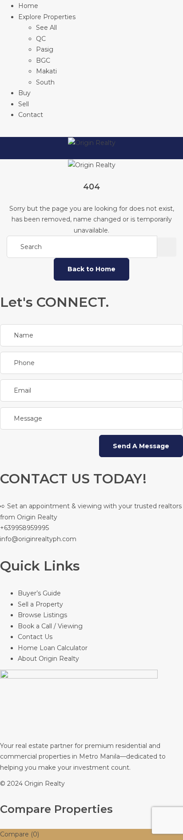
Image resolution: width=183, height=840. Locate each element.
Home (28, 6)
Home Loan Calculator (53, 648)
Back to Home (91, 269)
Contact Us (35, 637)
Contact (30, 115)
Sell (23, 104)
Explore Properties (47, 17)
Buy (24, 93)
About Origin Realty (48, 659)
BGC (43, 60)
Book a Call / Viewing (50, 626)
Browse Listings (42, 615)
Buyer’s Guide (39, 593)
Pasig (44, 49)
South (45, 82)
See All (46, 28)
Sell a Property (40, 604)
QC (41, 39)
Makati (46, 71)
